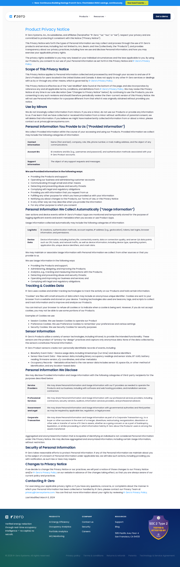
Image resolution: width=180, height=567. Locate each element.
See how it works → (136, 3)
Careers (86, 531)
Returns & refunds (116, 555)
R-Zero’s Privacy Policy (100, 80)
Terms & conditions (93, 555)
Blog (117, 526)
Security (86, 526)
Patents (132, 555)
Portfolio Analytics (58, 531)
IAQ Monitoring (56, 536)
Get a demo (162, 16)
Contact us (87, 521)
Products (84, 16)
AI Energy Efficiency (59, 521)
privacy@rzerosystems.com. (40, 492)
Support (119, 521)
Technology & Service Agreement (157, 555)
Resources (99, 16)
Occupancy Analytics (60, 526)
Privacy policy (73, 555)
